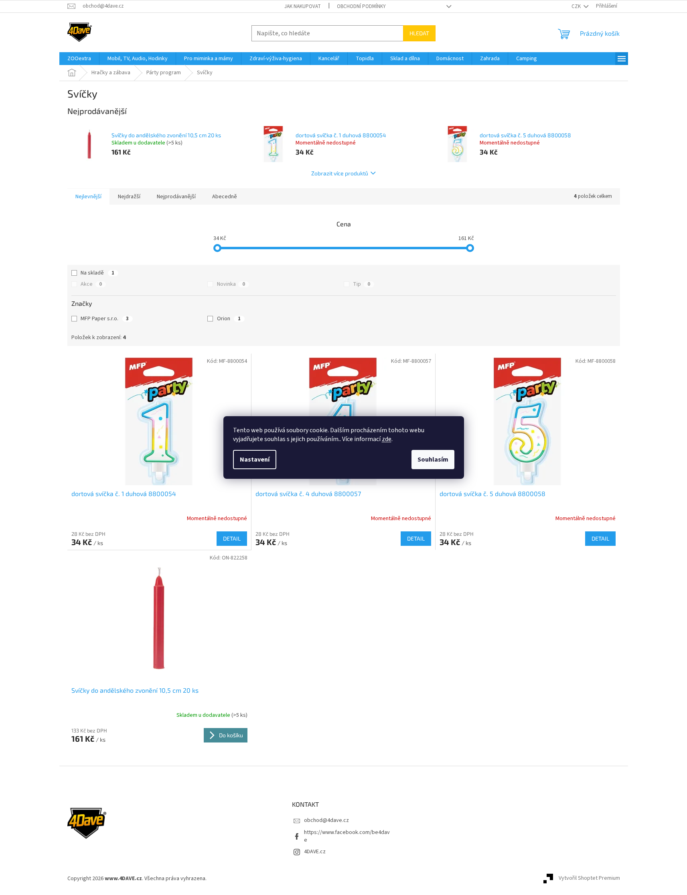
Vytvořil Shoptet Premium (589, 879)
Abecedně (224, 197)
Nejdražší (129, 197)
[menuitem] (79, 58)
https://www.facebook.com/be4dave (347, 836)
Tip (361, 284)
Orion (229, 319)
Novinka (231, 284)
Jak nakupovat (302, 6)
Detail (232, 538)
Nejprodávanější (176, 197)
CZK (576, 6)
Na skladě (97, 273)
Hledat (419, 33)
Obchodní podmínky (361, 6)
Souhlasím (432, 459)
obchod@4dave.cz (326, 820)
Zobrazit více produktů (339, 173)
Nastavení (255, 459)
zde (386, 439)
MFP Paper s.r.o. (105, 319)
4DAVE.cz (315, 852)
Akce (91, 284)
